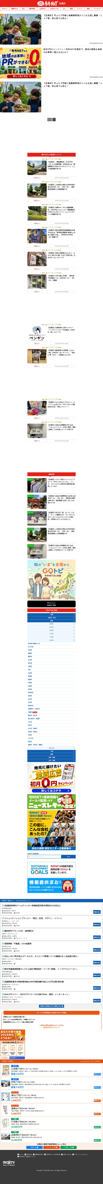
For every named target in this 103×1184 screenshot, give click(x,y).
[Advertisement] (51, 138)
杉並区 (30, 686)
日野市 (30, 735)
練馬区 (30, 679)
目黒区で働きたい (8, 900)
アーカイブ (97, 8)
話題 (71, 8)
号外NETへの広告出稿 (53, 1154)
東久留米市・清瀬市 (34, 718)
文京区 (30, 673)
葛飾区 (30, 653)
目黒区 (62, 3)
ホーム (21, 1154)
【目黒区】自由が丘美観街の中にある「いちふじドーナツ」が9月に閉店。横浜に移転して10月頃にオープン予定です (62, 427)
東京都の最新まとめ (34, 643)
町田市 (30, 741)
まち (64, 8)
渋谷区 (30, 689)
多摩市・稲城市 (32, 731)
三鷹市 (32, 712)
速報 (88, 8)
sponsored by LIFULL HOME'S (90, 1061)
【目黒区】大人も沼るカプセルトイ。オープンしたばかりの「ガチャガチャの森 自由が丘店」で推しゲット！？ (61, 404)
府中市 (30, 725)
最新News (14, 8)
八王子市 (30, 738)
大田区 (30, 702)
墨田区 (30, 656)
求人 (23, 8)
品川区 (30, 699)
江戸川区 (30, 647)
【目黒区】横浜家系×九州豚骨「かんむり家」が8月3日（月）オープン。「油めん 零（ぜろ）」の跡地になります (61, 352)
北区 (29, 669)
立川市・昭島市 (32, 728)
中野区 (30, 682)
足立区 (30, 660)
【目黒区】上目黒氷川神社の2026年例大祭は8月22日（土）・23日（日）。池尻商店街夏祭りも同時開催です (61, 187)
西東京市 (30, 705)
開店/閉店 (32, 8)
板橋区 (30, 676)
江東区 (30, 650)
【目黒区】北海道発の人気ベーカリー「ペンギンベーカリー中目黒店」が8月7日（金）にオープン (61, 330)
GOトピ (4, 8)
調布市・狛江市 (32, 715)
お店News (42, 8)
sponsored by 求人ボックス (23, 900)
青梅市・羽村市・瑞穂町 (35, 745)
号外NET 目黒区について (27, 1156)
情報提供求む (39, 1154)
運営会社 (29, 1154)
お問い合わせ (67, 1154)
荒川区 (30, 663)
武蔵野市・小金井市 (34, 709)
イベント (80, 8)
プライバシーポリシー (81, 1154)
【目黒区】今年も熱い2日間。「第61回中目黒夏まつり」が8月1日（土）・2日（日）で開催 (61, 278)
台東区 (30, 666)
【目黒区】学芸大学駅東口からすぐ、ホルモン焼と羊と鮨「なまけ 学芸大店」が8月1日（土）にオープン (61, 255)
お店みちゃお (54, 8)
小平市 (30, 722)
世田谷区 (30, 692)
